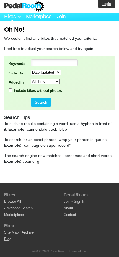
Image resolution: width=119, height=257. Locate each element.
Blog (7, 239)
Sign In (79, 201)
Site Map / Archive (19, 232)
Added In (16, 82)
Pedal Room (24, 6)
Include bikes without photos (38, 90)
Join (61, 16)
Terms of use (78, 251)
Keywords (17, 63)
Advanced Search (18, 208)
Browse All (12, 201)
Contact (70, 215)
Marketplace (38, 16)
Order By (16, 73)
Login (106, 4)
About (68, 208)
